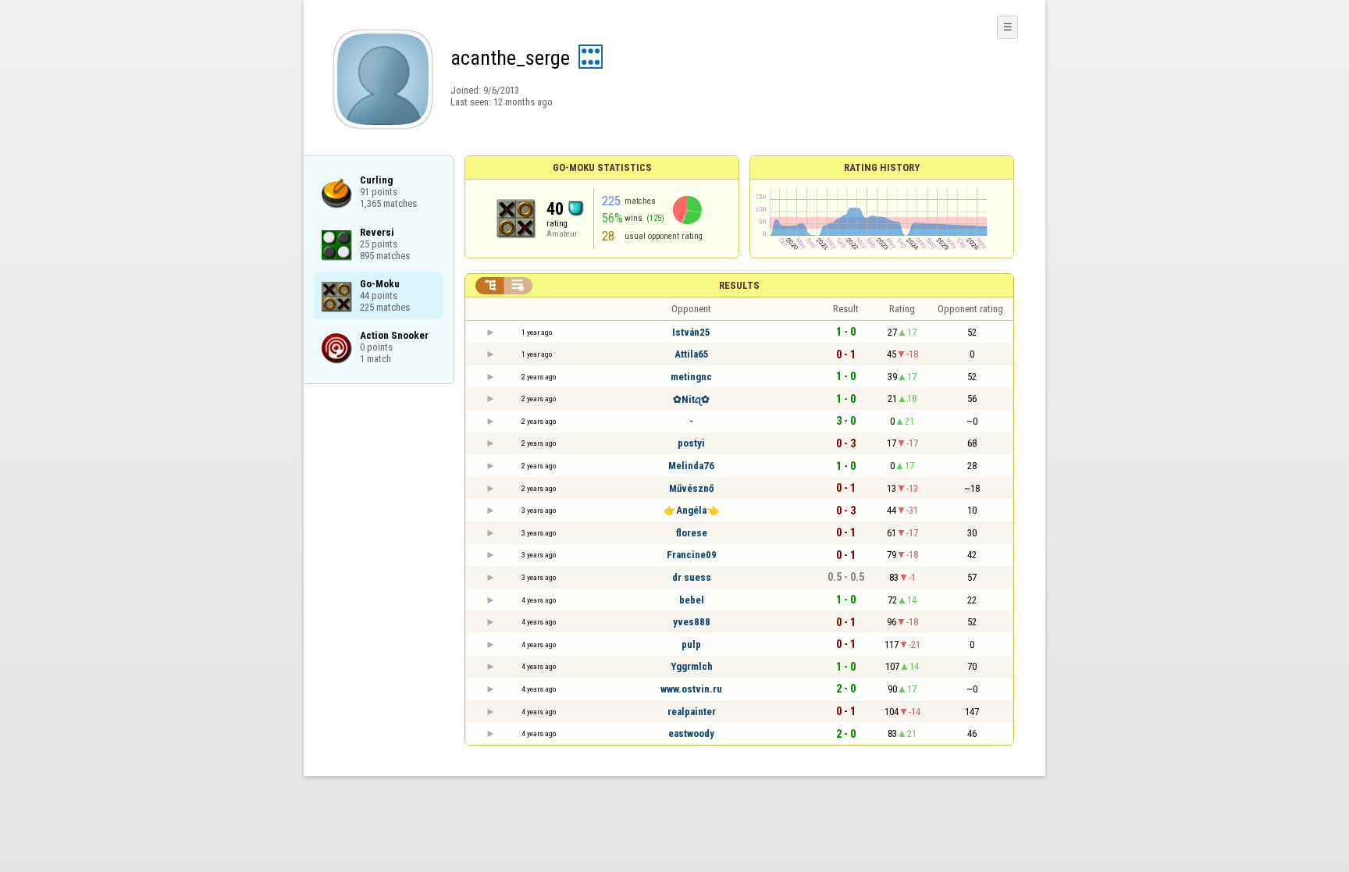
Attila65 (691, 354)
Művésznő (691, 488)
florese (691, 533)
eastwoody (691, 733)
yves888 (691, 622)
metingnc (691, 377)
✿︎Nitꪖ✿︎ (691, 399)
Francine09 (692, 555)
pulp (691, 644)
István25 (691, 332)
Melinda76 (691, 466)
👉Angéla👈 (691, 510)
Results (739, 285)
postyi (691, 443)
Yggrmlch (692, 666)
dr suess (691, 577)
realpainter (691, 711)
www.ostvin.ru (691, 689)
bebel (691, 600)
